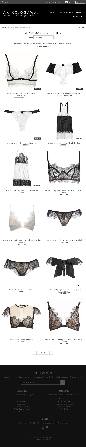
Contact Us (76, 17)
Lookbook (22, 404)
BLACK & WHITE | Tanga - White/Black (22, 143)
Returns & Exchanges (64, 404)
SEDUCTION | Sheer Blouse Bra (21, 339)
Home (53, 12)
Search (22, 412)
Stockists (64, 409)
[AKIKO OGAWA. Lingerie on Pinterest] (83, 27)
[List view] (57, 37)
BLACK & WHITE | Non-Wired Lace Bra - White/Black (22, 94)
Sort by (30, 37)
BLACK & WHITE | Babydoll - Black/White (64, 143)
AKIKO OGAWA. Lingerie (46, 437)
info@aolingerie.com (62, 423)
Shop (78, 12)
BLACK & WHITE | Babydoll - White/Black (22, 190)
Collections (65, 12)
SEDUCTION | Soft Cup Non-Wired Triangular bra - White (22, 241)
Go (63, 382)
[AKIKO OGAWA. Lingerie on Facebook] (76, 27)
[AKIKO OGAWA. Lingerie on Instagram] (80, 27)
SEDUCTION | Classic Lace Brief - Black (22, 290)
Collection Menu (42, 46)
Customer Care (64, 401)
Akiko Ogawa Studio (22, 409)
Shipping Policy (64, 407)
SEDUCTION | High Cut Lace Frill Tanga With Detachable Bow (64, 291)
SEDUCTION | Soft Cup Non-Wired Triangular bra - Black (64, 340)
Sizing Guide (64, 399)
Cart (81, 2)
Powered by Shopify (43, 440)
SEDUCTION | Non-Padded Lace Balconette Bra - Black (64, 191)
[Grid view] (55, 37)
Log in (48, 2)
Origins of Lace (22, 407)
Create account (57, 2)
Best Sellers (21, 401)
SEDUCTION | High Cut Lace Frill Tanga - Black (64, 240)
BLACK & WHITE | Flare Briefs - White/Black (64, 93)
